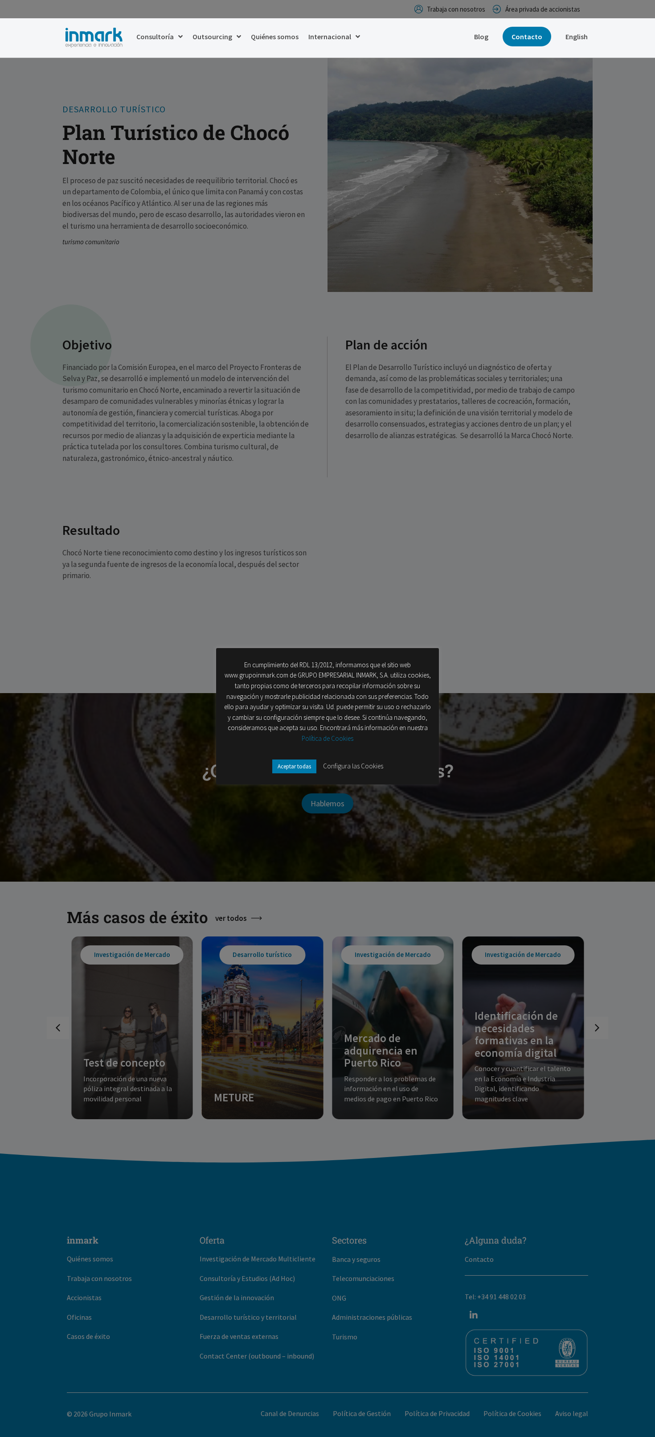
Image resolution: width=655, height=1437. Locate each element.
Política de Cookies (327, 738)
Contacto (527, 36)
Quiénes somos (275, 36)
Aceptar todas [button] (294, 766)
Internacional (329, 36)
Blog (481, 36)
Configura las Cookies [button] (353, 766)
